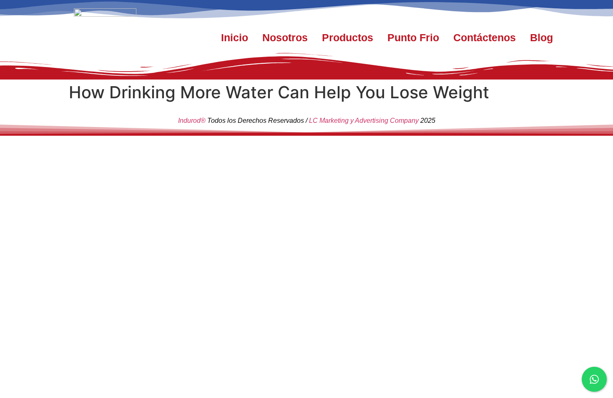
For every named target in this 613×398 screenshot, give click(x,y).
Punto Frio (413, 37)
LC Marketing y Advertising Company (364, 120)
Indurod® (192, 120)
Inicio (234, 37)
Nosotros (285, 37)
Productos (347, 37)
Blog (541, 37)
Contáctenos (484, 37)
